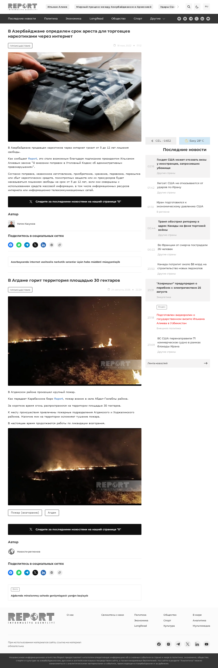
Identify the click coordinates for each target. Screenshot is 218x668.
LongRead (140, 625)
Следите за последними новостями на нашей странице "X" (78, 201)
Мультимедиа (201, 625)
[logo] (22, 6)
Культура (169, 625)
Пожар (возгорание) (25, 512)
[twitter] (196, 19)
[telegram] (191, 19)
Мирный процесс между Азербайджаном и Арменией (113, 6)
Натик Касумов (26, 223)
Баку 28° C (197, 140)
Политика (140, 614)
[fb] (179, 19)
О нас (70, 614)
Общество (170, 614)
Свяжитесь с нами (112, 614)
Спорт (167, 620)
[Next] (176, 6)
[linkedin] (202, 19)
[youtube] (208, 19)
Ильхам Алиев (58, 6)
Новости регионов (28, 551)
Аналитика (199, 620)
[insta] (185, 19)
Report (32, 158)
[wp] (19, 245)
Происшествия (20, 46)
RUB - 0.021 (163, 140)
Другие (155, 18)
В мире (197, 614)
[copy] (59, 245)
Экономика (141, 620)
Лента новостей (157, 363)
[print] (51, 245)
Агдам (52, 512)
